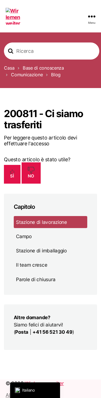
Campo (24, 236)
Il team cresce (31, 265)
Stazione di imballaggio (41, 251)
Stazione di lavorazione (41, 222)
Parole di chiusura (35, 279)
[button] (35, 390)
